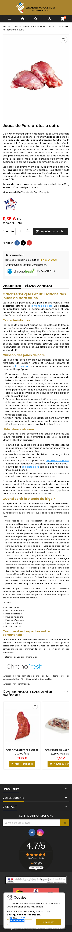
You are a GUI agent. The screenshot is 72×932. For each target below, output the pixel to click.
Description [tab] (12, 286)
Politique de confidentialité (23, 914)
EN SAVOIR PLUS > (47, 271)
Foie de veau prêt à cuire (22, 750)
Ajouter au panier (50, 231)
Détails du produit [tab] (39, 286)
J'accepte (48, 922)
